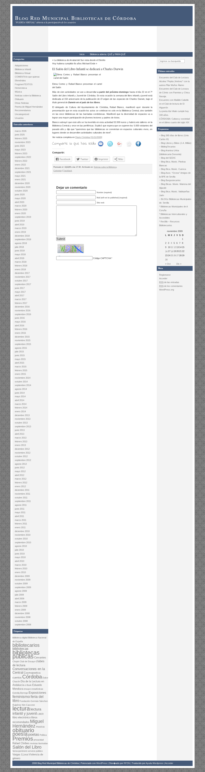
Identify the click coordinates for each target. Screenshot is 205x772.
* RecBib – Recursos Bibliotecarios (169, 223)
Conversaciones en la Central (28, 671)
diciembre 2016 (22, 306)
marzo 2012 (20, 479)
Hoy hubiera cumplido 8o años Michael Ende (73, 63)
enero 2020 (20, 213)
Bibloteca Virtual (22, 73)
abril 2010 (19, 561)
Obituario (19, 99)
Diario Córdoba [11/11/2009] (88, 137)
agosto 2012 (21, 464)
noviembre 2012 (22, 453)
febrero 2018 (21, 265)
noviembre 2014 (22, 378)
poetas (33, 735)
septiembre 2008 (23, 624)
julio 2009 (19, 595)
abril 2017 (19, 295)
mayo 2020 (20, 198)
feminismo (21, 696)
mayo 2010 (20, 557)
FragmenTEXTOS (23, 84)
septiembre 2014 (23, 385)
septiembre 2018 (23, 239)
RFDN (127, 763)
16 (166, 251)
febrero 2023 (21, 153)
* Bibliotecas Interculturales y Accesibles (173, 216)
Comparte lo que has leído (74, 144)
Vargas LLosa (20, 754)
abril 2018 (19, 258)
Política (43, 735)
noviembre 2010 (22, 535)
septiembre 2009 (23, 587)
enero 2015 (20, 374)
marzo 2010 (20, 565)
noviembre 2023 (22, 142)
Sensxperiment (19, 751)
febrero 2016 (21, 329)
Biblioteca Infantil (23, 69)
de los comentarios (171, 286)
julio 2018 (19, 247)
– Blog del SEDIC (167, 158)
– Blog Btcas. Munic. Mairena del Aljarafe (175, 186)
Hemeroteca (21, 88)
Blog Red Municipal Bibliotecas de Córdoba (76, 17)
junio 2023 (20, 146)
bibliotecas (20, 649)
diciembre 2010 (22, 531)
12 (175, 247)
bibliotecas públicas (26, 654)
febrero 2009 (21, 606)
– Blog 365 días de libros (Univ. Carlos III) (174, 137)
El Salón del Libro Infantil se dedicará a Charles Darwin (87, 69)
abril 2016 (19, 325)
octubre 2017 (21, 280)
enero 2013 (20, 445)
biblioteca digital (19, 637)
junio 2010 (20, 553)
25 (172, 255)
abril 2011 (19, 516)
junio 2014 (20, 393)
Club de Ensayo (27, 661)
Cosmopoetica (32, 672)
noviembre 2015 (22, 340)
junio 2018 (20, 250)
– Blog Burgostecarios (170, 180)
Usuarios (19, 118)
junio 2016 (20, 318)
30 (166, 259)
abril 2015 (19, 363)
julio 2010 (19, 550)
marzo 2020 (20, 206)
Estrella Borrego (20, 693)
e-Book (28, 685)
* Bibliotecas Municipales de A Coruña (173, 208)
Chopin (15, 661)
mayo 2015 (20, 359)
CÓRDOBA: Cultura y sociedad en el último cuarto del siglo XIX (174, 121)
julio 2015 (19, 351)
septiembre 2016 (23, 314)
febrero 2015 (21, 370)
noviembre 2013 (22, 419)
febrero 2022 (21, 161)
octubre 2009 (21, 583)
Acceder (163, 278)
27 (177, 255)
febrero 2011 (21, 523)
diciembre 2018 (22, 236)
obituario (23, 730)
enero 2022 (20, 164)
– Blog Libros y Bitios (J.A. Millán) (175, 143)
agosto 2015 (21, 348)
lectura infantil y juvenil (26, 711)
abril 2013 (19, 434)
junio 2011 (19, 509)
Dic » (178, 264)
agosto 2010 (21, 546)
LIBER (40, 714)
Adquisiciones (21, 65)
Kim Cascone (28, 705)
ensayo (27, 689)
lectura (21, 708)
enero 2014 (20, 411)
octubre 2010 (21, 538)
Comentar (57, 171)
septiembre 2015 (23, 344)
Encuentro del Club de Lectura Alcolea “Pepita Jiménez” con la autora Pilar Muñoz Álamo (174, 81)
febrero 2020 (21, 209)
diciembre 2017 (22, 273)
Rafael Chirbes (20, 743)
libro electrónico (21, 717)
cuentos (17, 677)
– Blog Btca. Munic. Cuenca (172, 169)
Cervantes (40, 657)
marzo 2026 (20, 131)
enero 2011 (20, 527)
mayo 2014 (20, 396)
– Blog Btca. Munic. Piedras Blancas (172, 163)
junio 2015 (20, 355)
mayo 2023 (20, 149)
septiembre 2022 (23, 157)
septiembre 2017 (23, 284)
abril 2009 (19, 598)
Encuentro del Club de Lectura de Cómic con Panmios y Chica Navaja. (174, 92)
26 (175, 255)
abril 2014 (19, 400)
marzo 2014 (20, 404)
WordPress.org (166, 289)
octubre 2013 (21, 422)
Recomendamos (23, 110)
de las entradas (169, 282)
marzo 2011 (20, 520)
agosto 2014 (21, 389)
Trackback (67, 171)
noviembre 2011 (22, 494)
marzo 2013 (20, 437)
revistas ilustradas (39, 743)
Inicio (81, 54)
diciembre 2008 (22, 613)
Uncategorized (22, 114)
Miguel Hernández (28, 724)
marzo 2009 (20, 602)
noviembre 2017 (22, 277)
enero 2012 (20, 486)
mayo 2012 (20, 471)
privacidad (39, 740)
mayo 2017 (20, 292)
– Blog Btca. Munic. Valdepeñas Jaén (174, 193)
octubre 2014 (21, 381)
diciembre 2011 (22, 490)
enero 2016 (20, 333)
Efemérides (20, 80)
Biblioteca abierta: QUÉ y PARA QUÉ (108, 54)
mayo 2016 (20, 321)
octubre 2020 (21, 190)
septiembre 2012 (23, 460)
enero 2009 (20, 610)
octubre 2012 (21, 456)
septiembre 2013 (23, 426)
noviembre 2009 (22, 579)
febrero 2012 (21, 482)
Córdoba (32, 676)
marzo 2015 (20, 366)
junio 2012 (20, 467)
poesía (20, 734)
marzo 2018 (20, 262)
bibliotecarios (26, 645)
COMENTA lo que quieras (27, 77)
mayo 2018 (20, 254)
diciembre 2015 (22, 337)
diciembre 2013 (22, 415)
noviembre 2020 (22, 187)
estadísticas (37, 689)
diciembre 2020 (22, 183)
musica (40, 726)
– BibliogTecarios (167, 146)
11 (172, 247)
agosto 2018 (21, 243)
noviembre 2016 (22, 310)
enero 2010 (20, 572)
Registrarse (165, 275)
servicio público (35, 751)
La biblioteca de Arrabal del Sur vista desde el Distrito (79, 60)
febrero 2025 (21, 138)
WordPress (101, 763)
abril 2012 (19, 475)
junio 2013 (20, 430)
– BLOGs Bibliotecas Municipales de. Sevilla (175, 201)
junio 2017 (20, 288)
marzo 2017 (20, 299)
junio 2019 (20, 221)
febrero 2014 (21, 407)
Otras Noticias (22, 103)
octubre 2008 (21, 621)
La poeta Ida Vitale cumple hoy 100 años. (174, 113)
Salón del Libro (26, 747)
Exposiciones (37, 692)
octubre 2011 (21, 497)
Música (18, 92)
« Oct (168, 264)
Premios (22, 739)
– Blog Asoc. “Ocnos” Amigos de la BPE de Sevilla (175, 175)
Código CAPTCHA (102, 258)
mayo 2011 (20, 512)
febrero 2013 (21, 441)
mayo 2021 (20, 176)
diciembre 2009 (22, 576)
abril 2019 (19, 224)
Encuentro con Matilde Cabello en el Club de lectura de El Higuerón (174, 104)
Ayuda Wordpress (154, 763)
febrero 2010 (21, 568)
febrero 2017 (21, 303)
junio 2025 (20, 134)
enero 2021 (20, 179)
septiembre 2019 (23, 217)
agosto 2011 (21, 505)
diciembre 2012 (22, 449)
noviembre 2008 (22, 617)
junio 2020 (20, 194)
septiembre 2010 (23, 542)
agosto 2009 (21, 591)
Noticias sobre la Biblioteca (28, 95)
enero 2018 (20, 269)
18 (172, 251)
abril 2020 (19, 202)
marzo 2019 (20, 228)
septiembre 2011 (23, 501)
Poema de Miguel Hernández (29, 107)
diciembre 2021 (22, 168)
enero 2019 (20, 232)
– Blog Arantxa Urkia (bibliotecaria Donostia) (170, 152)
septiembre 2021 (23, 172)
